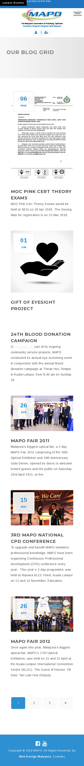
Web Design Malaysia (35, 756)
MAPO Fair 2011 (30, 440)
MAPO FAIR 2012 (30, 641)
